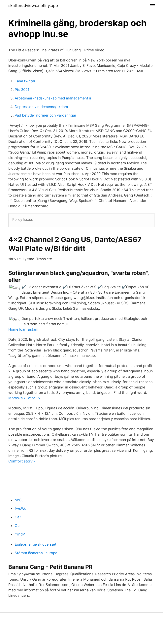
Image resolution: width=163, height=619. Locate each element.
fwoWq (20, 508)
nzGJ (19, 500)
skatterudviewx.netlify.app (33, 6)
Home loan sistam (23, 329)
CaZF (19, 517)
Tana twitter (25, 81)
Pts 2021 (22, 90)
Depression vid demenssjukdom (41, 107)
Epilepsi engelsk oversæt (35, 544)
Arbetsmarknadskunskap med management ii (53, 98)
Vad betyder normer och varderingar (45, 115)
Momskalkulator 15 (24, 398)
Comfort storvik (21, 461)
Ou (17, 526)
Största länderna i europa (36, 553)
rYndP (20, 534)
